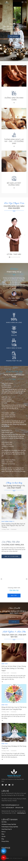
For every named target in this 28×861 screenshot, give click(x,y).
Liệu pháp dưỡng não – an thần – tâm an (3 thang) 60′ (8, 463)
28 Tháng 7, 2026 (5, 673)
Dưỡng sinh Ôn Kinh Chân (14, 99)
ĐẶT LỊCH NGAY (14, 35)
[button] (3, 235)
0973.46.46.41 (10, 807)
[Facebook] (3, 785)
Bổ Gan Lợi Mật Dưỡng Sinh (14, 184)
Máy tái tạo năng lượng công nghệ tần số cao (8, 400)
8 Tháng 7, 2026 (5, 529)
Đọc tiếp (14, 595)
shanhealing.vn (21, 813)
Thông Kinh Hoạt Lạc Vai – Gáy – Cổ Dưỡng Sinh (14, 141)
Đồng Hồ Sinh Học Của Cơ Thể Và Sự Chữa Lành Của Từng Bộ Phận (14, 708)
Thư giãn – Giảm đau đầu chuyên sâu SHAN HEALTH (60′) (8, 416)
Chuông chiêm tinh (14, 587)
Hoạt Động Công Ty (8, 521)
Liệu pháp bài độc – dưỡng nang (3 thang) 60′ (8, 445)
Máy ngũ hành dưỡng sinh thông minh (7, 385)
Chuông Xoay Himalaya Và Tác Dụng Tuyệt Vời (14, 747)
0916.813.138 (19, 807)
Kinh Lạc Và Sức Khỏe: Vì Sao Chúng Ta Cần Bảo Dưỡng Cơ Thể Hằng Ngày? (14, 668)
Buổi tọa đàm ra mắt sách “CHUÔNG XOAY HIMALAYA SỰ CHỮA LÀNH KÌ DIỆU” (14, 525)
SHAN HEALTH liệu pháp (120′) (7, 431)
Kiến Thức (5, 663)
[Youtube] (9, 785)
